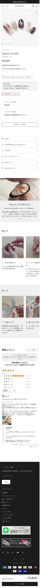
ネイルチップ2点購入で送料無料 (20, 2)
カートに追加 (19, 584)
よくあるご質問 (6, 518)
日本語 (23, 559)
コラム (4, 508)
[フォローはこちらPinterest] (13, 553)
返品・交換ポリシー (8, 499)
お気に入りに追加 (20, 124)
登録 (6, 482)
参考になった (33, 446)
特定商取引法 (6, 505)
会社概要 (4, 492)
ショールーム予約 (7, 515)
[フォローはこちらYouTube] (18, 553)
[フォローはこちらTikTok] (23, 553)
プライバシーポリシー (8, 496)
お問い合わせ (6, 521)
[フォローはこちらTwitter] (3, 553)
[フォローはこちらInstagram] (8, 553)
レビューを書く (31, 350)
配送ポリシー (6, 502)
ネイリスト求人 (6, 511)
